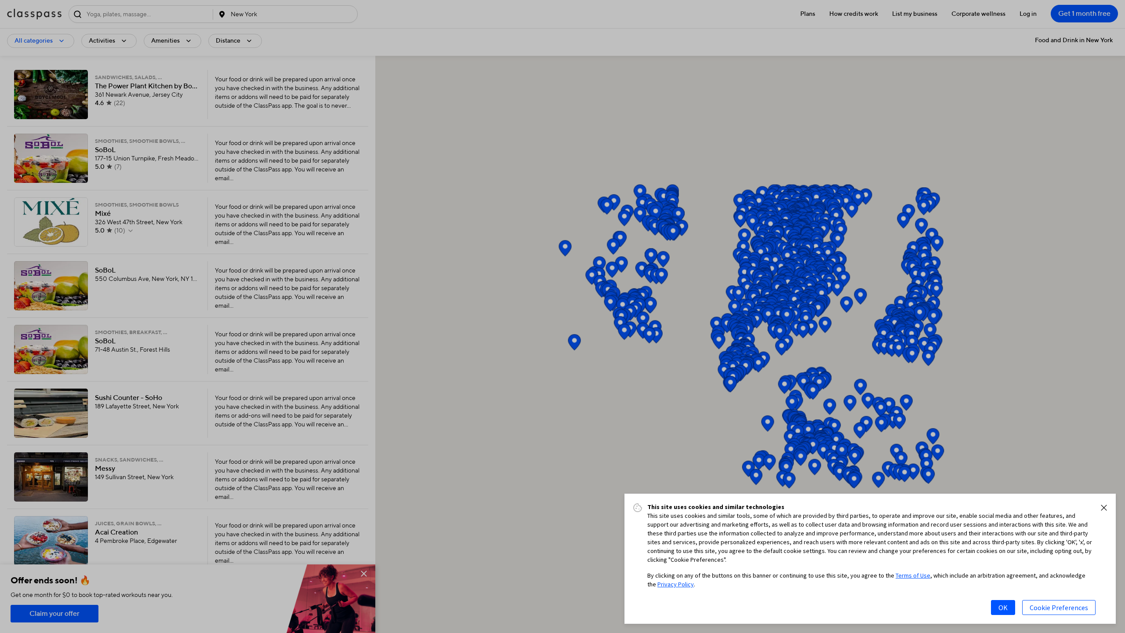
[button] (1104, 508)
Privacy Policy (675, 584)
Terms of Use (913, 575)
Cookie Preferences (1059, 607)
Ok (1003, 607)
